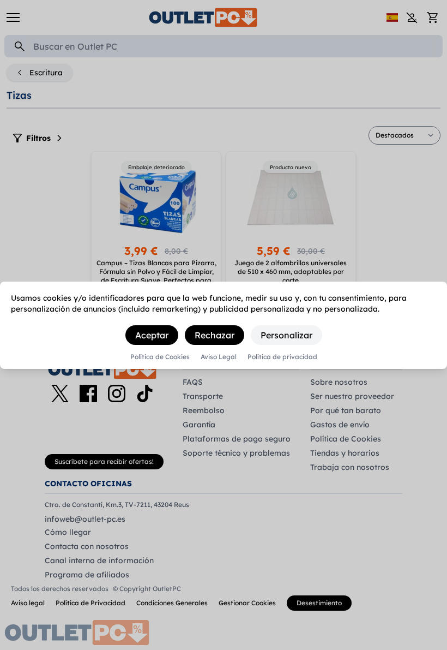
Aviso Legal (219, 357)
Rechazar (214, 335)
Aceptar (151, 335)
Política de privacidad (282, 357)
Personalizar (286, 335)
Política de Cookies (160, 357)
